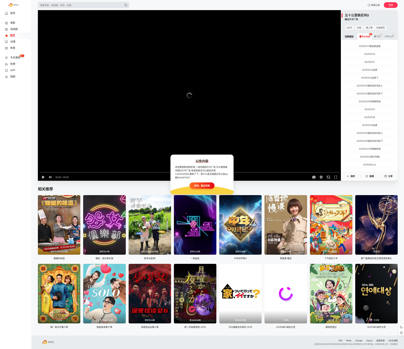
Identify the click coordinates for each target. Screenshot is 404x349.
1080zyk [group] (389, 35)
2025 (349, 27)
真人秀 (369, 27)
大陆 (359, 27)
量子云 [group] (378, 35)
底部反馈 (380, 340)
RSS (340, 340)
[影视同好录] (13, 5)
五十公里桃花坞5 (357, 15)
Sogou (369, 340)
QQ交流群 (393, 340)
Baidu (349, 340)
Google (358, 340)
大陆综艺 (380, 27)
